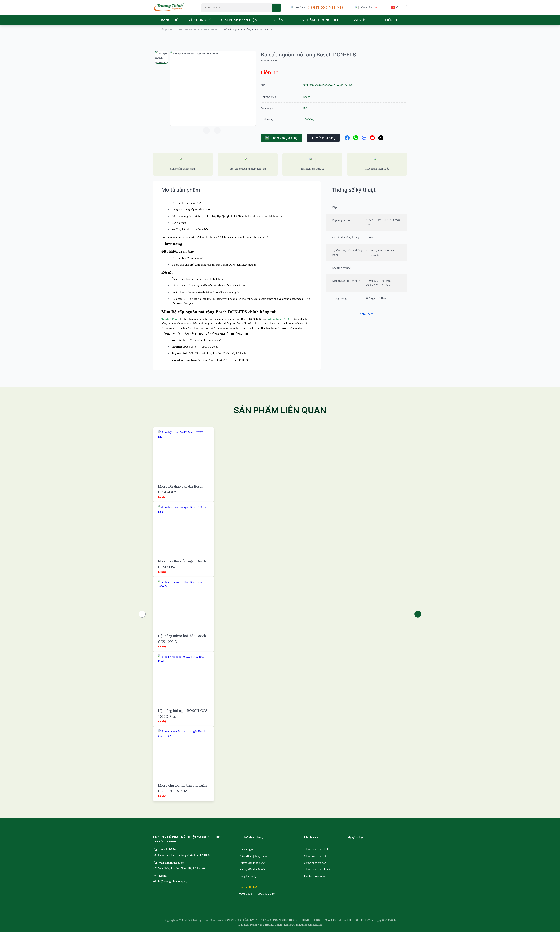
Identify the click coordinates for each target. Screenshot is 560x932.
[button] (206, 130)
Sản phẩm (166, 29)
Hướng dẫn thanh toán (252, 869)
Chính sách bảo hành (316, 849)
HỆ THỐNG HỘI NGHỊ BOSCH (198, 29)
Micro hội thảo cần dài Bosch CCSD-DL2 (180, 489)
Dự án (277, 20)
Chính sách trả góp (315, 862)
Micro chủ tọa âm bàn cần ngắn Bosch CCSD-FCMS (182, 788)
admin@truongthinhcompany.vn (163, 881)
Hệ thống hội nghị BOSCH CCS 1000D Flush (182, 714)
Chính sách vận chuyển (317, 869)
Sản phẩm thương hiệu (319, 20)
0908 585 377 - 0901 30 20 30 (257, 893)
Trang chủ (168, 20)
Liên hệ (391, 20)
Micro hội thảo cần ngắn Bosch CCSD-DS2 (182, 564)
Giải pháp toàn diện (239, 20)
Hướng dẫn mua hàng (252, 862)
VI (397, 7)
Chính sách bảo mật (315, 856)
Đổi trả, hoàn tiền (314, 876)
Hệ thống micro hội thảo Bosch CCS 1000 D (182, 639)
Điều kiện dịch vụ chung (253, 856)
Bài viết (359, 20)
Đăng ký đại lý (248, 876)
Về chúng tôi (200, 20)
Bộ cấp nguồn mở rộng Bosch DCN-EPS (308, 55)
